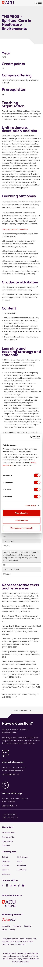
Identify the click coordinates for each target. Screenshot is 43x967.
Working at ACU (8, 837)
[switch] (37, 482)
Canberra (5, 870)
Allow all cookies (21, 513)
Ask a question (9, 814)
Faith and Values (8, 832)
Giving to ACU (7, 841)
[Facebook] (3, 885)
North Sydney (22, 857)
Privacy (4, 929)
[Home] (11, 5)
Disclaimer (27, 926)
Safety (12, 929)
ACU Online (21, 870)
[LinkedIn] (11, 885)
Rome (19, 861)
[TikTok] (19, 885)
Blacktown (6, 861)
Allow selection (21, 520)
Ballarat (5, 857)
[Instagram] (7, 885)
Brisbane (5, 865)
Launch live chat (8, 774)
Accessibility (6, 926)
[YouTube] (15, 885)
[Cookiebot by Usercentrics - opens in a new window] (30, 437)
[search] (35, 3)
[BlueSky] (23, 885)
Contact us (6, 845)
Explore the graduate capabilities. (15, 229)
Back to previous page (23, 710)
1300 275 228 (12, 817)
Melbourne (6, 874)
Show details (30, 506)
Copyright (17, 926)
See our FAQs (7, 806)
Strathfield (21, 865)
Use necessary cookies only (21, 528)
